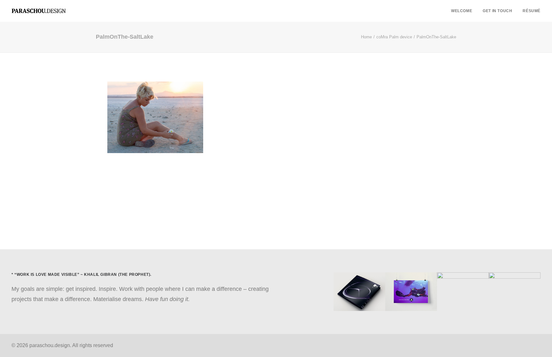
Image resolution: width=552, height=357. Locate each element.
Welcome (461, 11)
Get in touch (497, 11)
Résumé (531, 11)
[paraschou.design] (39, 11)
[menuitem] (464, 11)
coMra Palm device (394, 37)
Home (366, 37)
